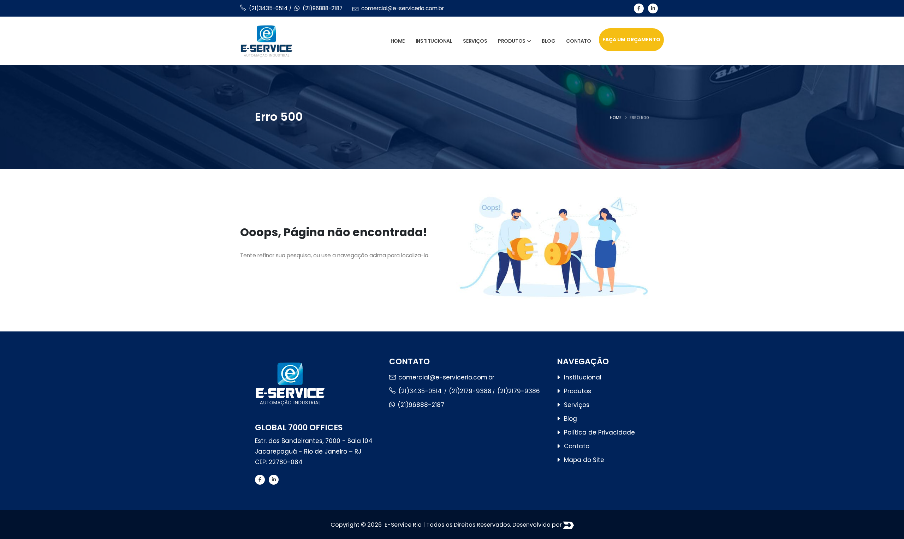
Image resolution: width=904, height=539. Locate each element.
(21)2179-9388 (470, 391)
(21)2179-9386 (518, 391)
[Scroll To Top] (891, 531)
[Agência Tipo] (568, 525)
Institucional (434, 40)
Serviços (475, 40)
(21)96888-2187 (323, 8)
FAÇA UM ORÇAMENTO (631, 39)
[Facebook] (639, 8)
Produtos (511, 40)
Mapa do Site (584, 460)
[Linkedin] (653, 8)
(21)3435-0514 (269, 8)
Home (398, 40)
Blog (548, 40)
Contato (578, 40)
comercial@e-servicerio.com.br (402, 8)
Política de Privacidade (599, 432)
